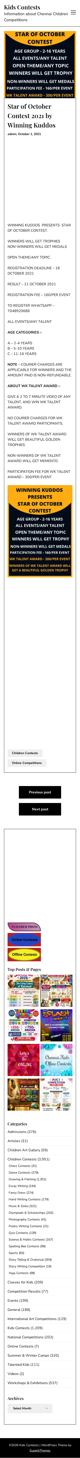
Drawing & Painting (22, 1179)
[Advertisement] (40, 180)
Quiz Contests (18, 1233)
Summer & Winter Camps (28, 1355)
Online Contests (21, 1346)
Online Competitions (27, 763)
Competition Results (24, 1291)
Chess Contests (19, 1166)
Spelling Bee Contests (24, 1246)
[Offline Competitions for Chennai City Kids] (56, 1061)
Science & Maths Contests (27, 1239)
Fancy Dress (17, 1193)
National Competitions (26, 1337)
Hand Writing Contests (25, 1199)
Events (13, 1300)
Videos (13, 1373)
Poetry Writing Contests (25, 1226)
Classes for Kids (20, 1282)
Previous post (40, 792)
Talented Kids (19, 1364)
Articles (14, 1141)
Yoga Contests (19, 1273)
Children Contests (25, 753)
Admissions (17, 1131)
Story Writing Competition (27, 1266)
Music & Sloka (18, 1206)
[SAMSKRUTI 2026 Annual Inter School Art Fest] (24, 991)
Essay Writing (18, 1186)
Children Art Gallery (24, 1150)
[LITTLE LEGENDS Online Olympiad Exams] (24, 1026)
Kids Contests (22, 7)
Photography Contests (24, 1219)
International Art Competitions (32, 1318)
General (14, 1309)
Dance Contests (19, 1172)
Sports (13, 1253)
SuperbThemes (40, 1450)
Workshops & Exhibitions (28, 1383)
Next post (40, 809)
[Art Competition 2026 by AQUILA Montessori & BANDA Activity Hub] (56, 1095)
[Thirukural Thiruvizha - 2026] (24, 1095)
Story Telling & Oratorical (26, 1260)
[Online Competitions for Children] (24, 1061)
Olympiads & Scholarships (27, 1213)
